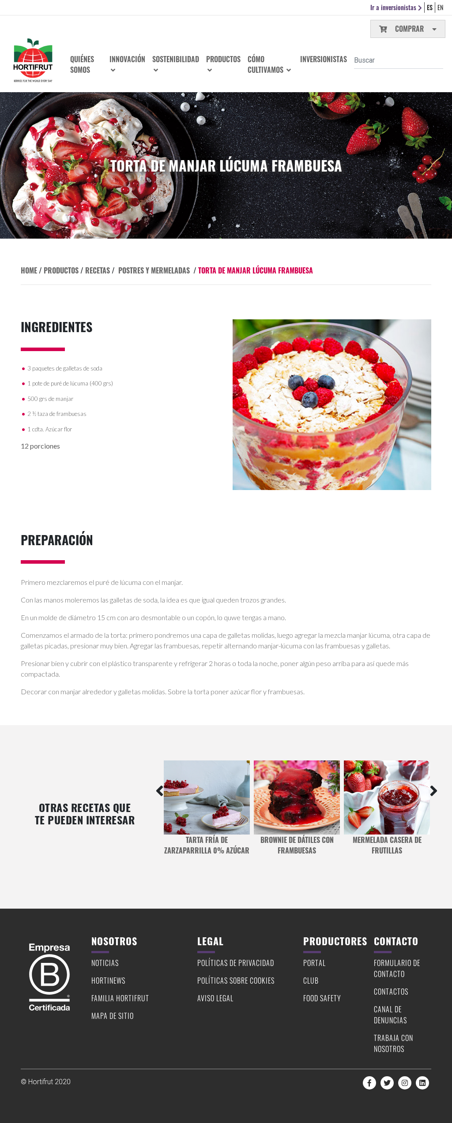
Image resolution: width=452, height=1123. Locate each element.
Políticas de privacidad (235, 963)
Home (29, 270)
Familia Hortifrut (120, 998)
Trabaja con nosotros (393, 1043)
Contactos (391, 991)
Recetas (97, 270)
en (440, 7)
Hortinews (108, 980)
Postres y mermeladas (154, 270)
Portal (314, 963)
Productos (61, 270)
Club (311, 980)
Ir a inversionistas (394, 7)
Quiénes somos (82, 64)
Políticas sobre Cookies (236, 980)
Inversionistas (323, 59)
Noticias (105, 963)
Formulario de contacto (397, 968)
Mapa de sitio (112, 1016)
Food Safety (322, 998)
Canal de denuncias (390, 1015)
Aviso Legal (215, 998)
